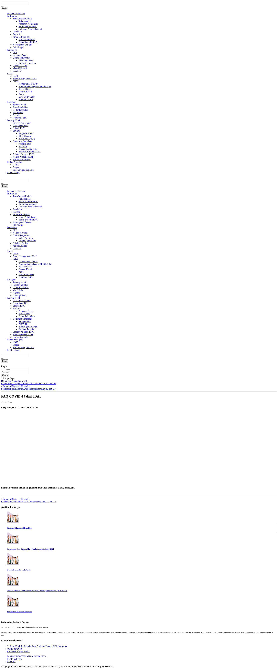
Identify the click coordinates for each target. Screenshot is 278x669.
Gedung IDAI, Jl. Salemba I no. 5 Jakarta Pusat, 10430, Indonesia (37, 646)
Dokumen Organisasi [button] (22, 319)
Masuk (5, 375)
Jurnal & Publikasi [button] (21, 214)
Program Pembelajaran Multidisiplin (35, 86)
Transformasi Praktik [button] (22, 196)
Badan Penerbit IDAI (28, 42)
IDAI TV (17, 71)
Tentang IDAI (13, 120)
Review (11, 383)
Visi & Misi (18, 112)
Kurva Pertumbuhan (28, 26)
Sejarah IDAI (19, 128)
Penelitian (17, 31)
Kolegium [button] (11, 279)
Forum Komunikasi (22, 159)
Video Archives (26, 60)
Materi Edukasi (20, 68)
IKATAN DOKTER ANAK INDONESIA (27, 656)
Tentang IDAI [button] (13, 298)
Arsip (21, 94)
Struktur (16, 131)
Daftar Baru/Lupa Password (14, 381)
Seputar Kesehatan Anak (26, 383)
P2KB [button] (16, 259)
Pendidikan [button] (12, 227)
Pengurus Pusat (26, 133)
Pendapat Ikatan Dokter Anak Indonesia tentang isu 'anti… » (28, 389)
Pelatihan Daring (20, 65)
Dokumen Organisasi (22, 141)
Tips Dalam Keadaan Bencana (19, 612)
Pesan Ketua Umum (22, 123)
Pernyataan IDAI (20, 125)
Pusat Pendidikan (21, 107)
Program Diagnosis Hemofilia (19, 528)
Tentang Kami (19, 104)
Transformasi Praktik (22, 18)
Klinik (4, 383)
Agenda (16, 115)
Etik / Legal (18, 47)
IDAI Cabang (25, 136)
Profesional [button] (12, 193)
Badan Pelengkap (27, 138)
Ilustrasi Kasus (25, 89)
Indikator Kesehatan (16, 13)
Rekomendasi (25, 21)
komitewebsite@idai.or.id (18, 651)
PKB (15, 52)
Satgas (16, 167)
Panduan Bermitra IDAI (30, 151)
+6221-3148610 (14, 649)
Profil (15, 76)
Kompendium (25, 144)
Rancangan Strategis (28, 149)
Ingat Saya (9, 378)
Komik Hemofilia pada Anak (18, 570)
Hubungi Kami (19, 117)
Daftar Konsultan (21, 110)
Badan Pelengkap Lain (23, 170)
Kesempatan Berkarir (22, 44)
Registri (16, 34)
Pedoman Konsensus (28, 24)
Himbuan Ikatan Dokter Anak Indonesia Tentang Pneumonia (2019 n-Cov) (37, 591)
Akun (9, 73)
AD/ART (23, 146)
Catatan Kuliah (25, 91)
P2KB (16, 81)
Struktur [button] (16, 308)
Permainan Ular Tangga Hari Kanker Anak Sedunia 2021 (30, 549)
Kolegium (11, 102)
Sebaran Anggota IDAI (23, 154)
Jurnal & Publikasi (21, 37)
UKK (15, 164)
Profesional (12, 16)
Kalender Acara (20, 55)
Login (4, 8)
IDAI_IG (11, 661)
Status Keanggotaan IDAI (24, 78)
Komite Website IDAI (23, 157)
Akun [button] (9, 251)
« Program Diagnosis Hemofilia (15, 386)
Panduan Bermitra (27, 329)
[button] (21, 235)
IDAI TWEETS (14, 659)
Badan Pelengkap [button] (15, 339)
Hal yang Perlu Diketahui (30, 29)
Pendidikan (12, 50)
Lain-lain (52, 383)
